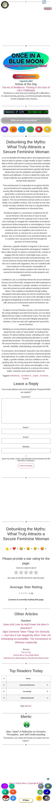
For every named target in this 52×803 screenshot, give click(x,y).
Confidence (26, 376)
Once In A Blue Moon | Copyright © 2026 (26, 783)
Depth (35, 376)
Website (26, 447)
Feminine (44, 376)
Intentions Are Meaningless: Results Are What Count (26, 658)
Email (26, 437)
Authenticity (14, 376)
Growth (25, 379)
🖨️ (41, 786)
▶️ (48, 786)
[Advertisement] (26, 22)
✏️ (12, 786)
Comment (26, 397)
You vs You (26, 652)
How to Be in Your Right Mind (26, 655)
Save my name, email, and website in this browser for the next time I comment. (26, 460)
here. (29, 706)
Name (26, 427)
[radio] (16, 572)
